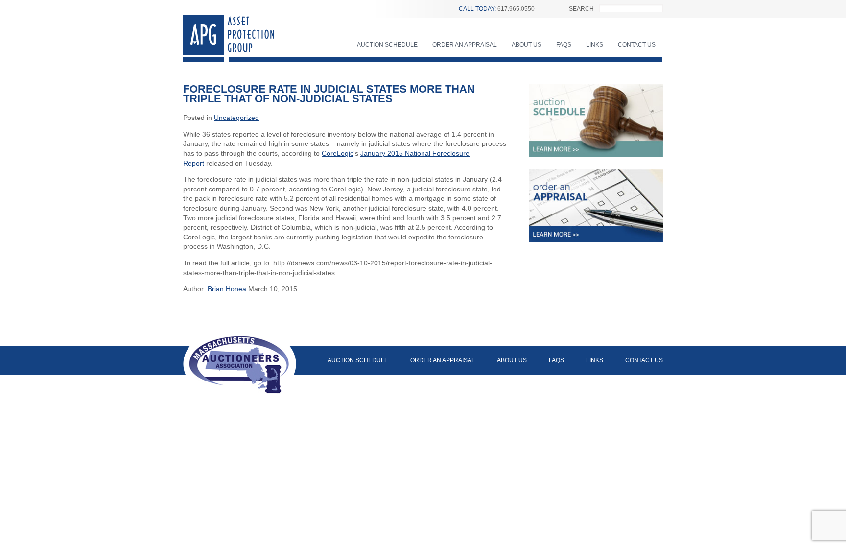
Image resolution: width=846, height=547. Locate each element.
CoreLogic (337, 153)
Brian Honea (227, 289)
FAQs (563, 44)
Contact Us (637, 44)
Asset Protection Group (228, 38)
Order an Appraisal (464, 44)
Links (594, 44)
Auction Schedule (387, 44)
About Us (526, 44)
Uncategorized (236, 117)
